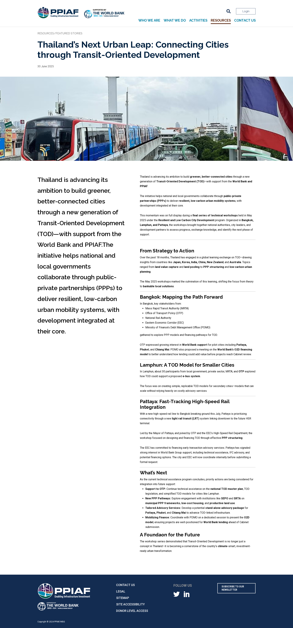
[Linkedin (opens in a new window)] (186, 594)
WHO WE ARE (149, 20)
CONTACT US (245, 20)
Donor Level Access (132, 611)
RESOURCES (221, 20)
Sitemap (122, 598)
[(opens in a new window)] (104, 14)
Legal (120, 591)
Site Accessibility (130, 604)
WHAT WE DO (175, 20)
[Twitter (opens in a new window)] (176, 594)
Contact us (125, 585)
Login (245, 11)
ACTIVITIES (198, 20)
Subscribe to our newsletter (233, 588)
